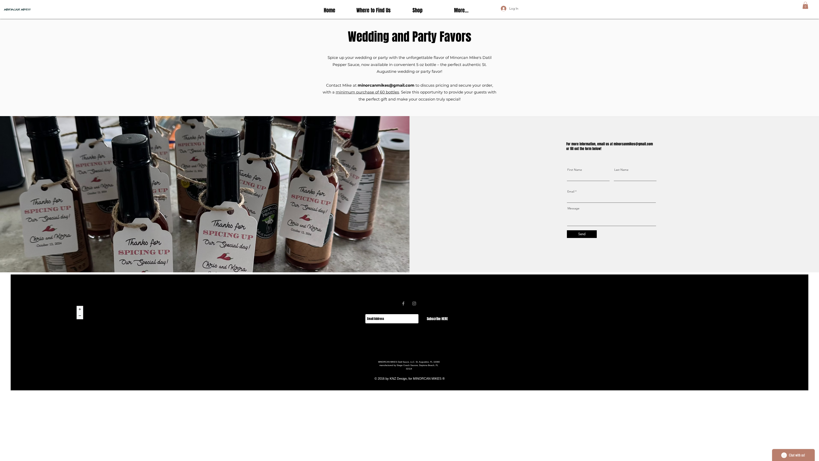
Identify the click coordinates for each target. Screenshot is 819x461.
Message (573, 208)
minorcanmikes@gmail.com (386, 85)
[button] (805, 5)
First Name (574, 169)
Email (570, 191)
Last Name (621, 169)
